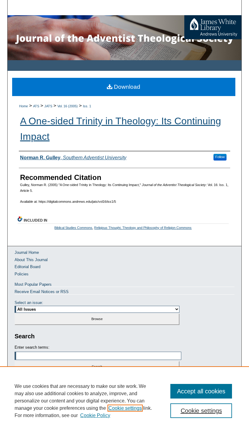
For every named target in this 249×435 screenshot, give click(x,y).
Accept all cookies (201, 391)
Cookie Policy (95, 415)
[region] (124, 400)
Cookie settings (125, 408)
